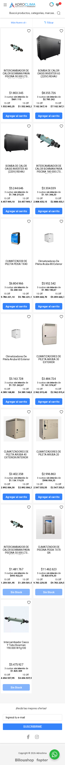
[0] (57, 5)
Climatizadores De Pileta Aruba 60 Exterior (16, 358)
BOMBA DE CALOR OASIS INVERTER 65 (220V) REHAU (48, 73)
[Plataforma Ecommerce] (25, 760)
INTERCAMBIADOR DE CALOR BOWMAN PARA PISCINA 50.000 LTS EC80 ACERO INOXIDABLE (16, 552)
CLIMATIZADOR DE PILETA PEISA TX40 (16, 262)
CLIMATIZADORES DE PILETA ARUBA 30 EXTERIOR (48, 359)
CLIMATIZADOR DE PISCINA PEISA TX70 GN (49, 549)
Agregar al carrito (16, 115)
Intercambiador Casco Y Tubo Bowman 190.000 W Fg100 (16, 645)
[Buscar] (58, 13)
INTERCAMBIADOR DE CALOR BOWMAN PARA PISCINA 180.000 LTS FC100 (48, 170)
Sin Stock (16, 592)
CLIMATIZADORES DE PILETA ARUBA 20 (48, 453)
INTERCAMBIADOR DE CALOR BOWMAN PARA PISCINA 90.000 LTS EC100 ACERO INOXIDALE (16, 76)
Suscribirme (32, 726)
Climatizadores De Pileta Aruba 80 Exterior (48, 262)
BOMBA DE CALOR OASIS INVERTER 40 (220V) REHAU (16, 168)
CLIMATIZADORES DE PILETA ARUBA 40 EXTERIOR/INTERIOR (16, 454)
